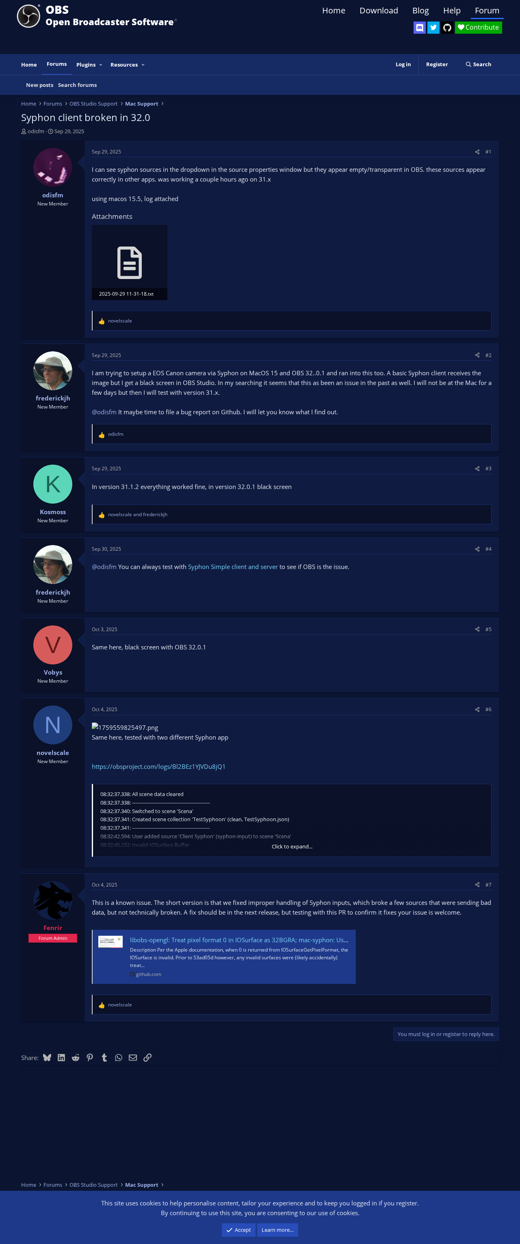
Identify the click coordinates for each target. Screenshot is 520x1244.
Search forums (77, 85)
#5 (488, 629)
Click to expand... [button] (292, 846)
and (137, 514)
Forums (57, 63)
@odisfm (104, 412)
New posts (39, 85)
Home (333, 10)
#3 (488, 468)
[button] (101, 65)
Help (452, 10)
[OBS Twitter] (433, 28)
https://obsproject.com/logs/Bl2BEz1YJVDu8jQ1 (159, 766)
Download (379, 10)
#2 (488, 355)
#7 (488, 884)
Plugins (85, 64)
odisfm (36, 131)
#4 (488, 548)
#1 (488, 151)
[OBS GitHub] (447, 28)
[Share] (477, 152)
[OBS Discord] (420, 28)
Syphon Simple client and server (233, 567)
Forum (487, 10)
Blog (420, 10)
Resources (124, 64)
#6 (488, 709)
